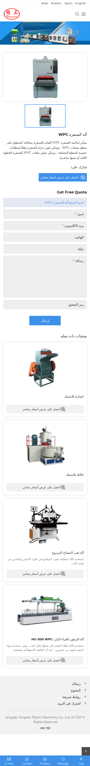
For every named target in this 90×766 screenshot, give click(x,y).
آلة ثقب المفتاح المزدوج (68, 552)
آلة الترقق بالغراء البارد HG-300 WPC (57, 639)
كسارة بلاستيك (74, 396)
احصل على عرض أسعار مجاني (41, 409)
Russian (56, 3)
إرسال (45, 320)
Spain (68, 3)
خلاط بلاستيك (75, 474)
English (80, 3)
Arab (44, 3)
